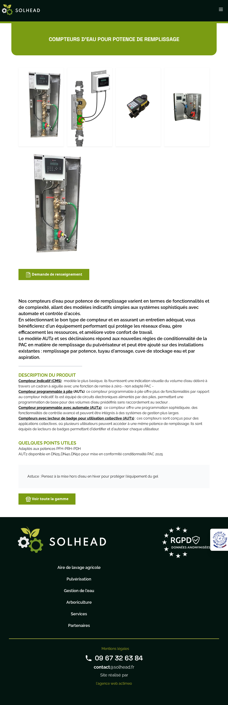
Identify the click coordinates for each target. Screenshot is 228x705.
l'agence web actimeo (114, 683)
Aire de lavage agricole (79, 567)
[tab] (40, 107)
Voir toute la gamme (49, 498)
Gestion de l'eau (79, 590)
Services (79, 613)
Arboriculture (79, 602)
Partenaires (79, 625)
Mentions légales (115, 649)
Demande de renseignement (56, 274)
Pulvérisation (79, 579)
